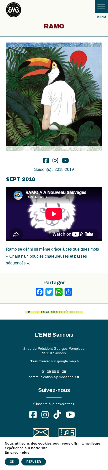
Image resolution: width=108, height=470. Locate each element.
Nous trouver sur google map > (54, 361)
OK (12, 461)
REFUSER (33, 461)
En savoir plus (17, 452)
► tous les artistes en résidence (54, 311)
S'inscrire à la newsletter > (54, 404)
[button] (101, 6)
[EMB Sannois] (13, 10)
